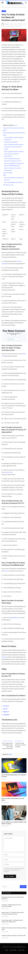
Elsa (7, 24)
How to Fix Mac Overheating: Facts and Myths (13, 799)
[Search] (25, 2)
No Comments (11, 26)
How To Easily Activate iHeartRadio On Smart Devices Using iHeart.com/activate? (7, 745)
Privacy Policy (13, 950)
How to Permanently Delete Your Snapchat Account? (14, 776)
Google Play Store (14, 617)
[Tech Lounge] (15, 2)
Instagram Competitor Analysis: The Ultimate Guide (14, 936)
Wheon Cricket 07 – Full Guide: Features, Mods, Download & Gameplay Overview (13, 913)
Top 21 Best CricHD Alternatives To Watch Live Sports (20, 745)
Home (3, 7)
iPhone (6, 571)
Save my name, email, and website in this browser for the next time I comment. (14, 870)
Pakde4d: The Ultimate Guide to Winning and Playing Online (14, 928)
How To (3, 11)
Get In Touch (21, 950)
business (4, 657)
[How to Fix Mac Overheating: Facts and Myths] (14, 789)
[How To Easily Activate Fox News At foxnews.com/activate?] (14, 35)
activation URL (8, 472)
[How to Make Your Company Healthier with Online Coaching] (14, 812)
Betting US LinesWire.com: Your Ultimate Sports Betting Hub (13, 898)
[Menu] (3, 2)
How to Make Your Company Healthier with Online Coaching (14, 823)
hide (16, 125)
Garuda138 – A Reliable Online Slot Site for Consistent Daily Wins (11, 905)
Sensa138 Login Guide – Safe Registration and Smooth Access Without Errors (12, 921)
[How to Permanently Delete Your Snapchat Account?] (14, 765)
